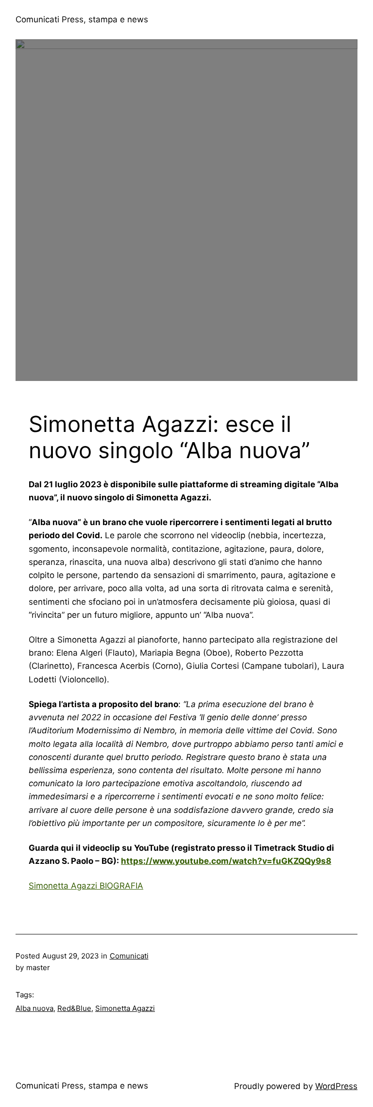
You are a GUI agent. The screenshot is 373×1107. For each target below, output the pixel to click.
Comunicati (129, 955)
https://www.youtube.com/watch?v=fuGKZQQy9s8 (226, 861)
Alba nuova (34, 1008)
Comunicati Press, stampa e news (82, 19)
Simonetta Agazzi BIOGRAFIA (86, 886)
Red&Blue (74, 1008)
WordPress (336, 1086)
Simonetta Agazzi (125, 1008)
